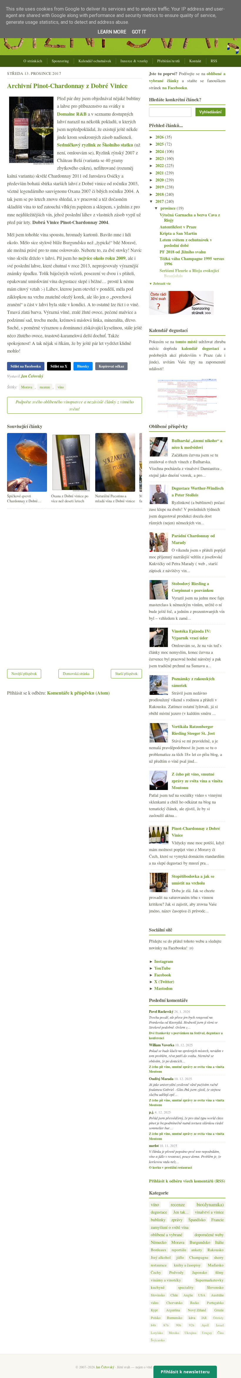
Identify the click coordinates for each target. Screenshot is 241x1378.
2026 (160, 137)
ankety (196, 1249)
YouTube (159, 968)
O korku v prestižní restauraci (170, 1167)
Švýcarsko (158, 1340)
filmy (219, 1272)
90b (178, 1325)
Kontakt (195, 60)
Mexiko (174, 1332)
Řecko (194, 1302)
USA (201, 1295)
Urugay (207, 1332)
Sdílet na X (59, 366)
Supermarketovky (209, 1280)
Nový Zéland (197, 1310)
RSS (214, 60)
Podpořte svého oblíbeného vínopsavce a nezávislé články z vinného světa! (75, 405)
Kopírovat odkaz (111, 366)
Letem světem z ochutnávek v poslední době (186, 242)
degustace (159, 1212)
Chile (174, 1295)
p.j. (151, 1112)
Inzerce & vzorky (134, 60)
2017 (160, 201)
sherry (219, 1257)
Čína (220, 1332)
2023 (160, 158)
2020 (160, 180)
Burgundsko (200, 1242)
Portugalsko (215, 1302)
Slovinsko (158, 1295)
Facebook (160, 975)
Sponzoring (60, 60)
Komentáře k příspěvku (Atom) (78, 692)
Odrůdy (218, 1317)
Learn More (112, 32)
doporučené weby (209, 1234)
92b (191, 1325)
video (154, 1302)
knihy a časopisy (187, 1265)
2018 (160, 194)
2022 (160, 165)
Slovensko (215, 1287)
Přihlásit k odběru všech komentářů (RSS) (187, 1181)
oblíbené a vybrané (166, 1234)
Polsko (155, 1317)
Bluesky (83, 366)
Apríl (205, 1325)
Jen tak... (181, 1212)
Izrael (220, 1325)
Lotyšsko (157, 1332)
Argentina (173, 1310)
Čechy (156, 1272)
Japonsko (199, 1272)
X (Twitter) (161, 981)
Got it (139, 32)
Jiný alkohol (161, 1257)
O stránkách (33, 60)
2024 (160, 151)
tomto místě (186, 341)
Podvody (176, 1272)
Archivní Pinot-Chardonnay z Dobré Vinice (67, 85)
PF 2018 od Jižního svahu (183, 252)
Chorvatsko (174, 1302)
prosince (168, 208)
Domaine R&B (72, 113)
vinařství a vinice (209, 1212)
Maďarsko (216, 1265)
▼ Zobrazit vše (160, 283)
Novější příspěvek (24, 673)
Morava (26, 387)
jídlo (180, 1257)
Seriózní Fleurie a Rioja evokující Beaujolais (189, 273)
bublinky (158, 1219)
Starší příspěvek (126, 673)
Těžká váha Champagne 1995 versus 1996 (192, 261)
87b (166, 1325)
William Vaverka (161, 1044)
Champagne (198, 1257)
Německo (158, 1242)
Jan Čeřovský (32, 376)
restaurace (159, 1265)
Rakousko (215, 1249)
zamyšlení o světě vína (169, 1227)
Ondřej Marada (161, 1078)
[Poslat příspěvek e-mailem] (45, 376)
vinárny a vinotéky (166, 1280)
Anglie (188, 1295)
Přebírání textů (168, 60)
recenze (45, 387)
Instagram (161, 961)
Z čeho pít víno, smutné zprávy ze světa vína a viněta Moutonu (197, 781)
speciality (186, 1287)
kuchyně (158, 1287)
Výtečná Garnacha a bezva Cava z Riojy (190, 217)
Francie (217, 1219)
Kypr (154, 1310)
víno (61, 387)
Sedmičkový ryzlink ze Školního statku (95, 144)
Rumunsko (174, 1317)
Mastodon (161, 988)
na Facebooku (174, 88)
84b (153, 1325)
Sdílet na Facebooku (26, 366)
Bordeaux (158, 1249)
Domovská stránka (76, 673)
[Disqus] (74, 585)
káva (192, 1317)
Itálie (219, 1242)
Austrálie (217, 1295)
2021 (160, 173)
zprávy (177, 1219)
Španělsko (196, 1219)
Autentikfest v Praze (178, 227)
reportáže (179, 1249)
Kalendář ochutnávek (94, 60)
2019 (160, 187)
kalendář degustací (200, 348)
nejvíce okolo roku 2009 (101, 258)
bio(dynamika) (210, 1204)
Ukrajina (190, 1332)
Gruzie (219, 1310)
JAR (204, 1317)
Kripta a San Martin (178, 233)
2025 (160, 144)
